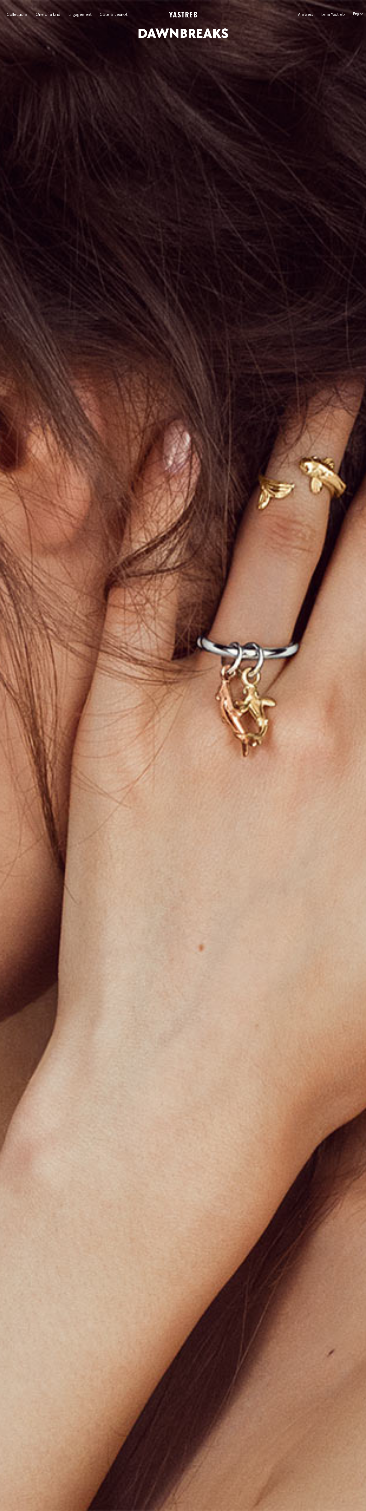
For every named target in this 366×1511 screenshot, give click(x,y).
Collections (17, 14)
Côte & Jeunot (114, 14)
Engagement (80, 14)
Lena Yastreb (333, 14)
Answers (305, 14)
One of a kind (48, 14)
